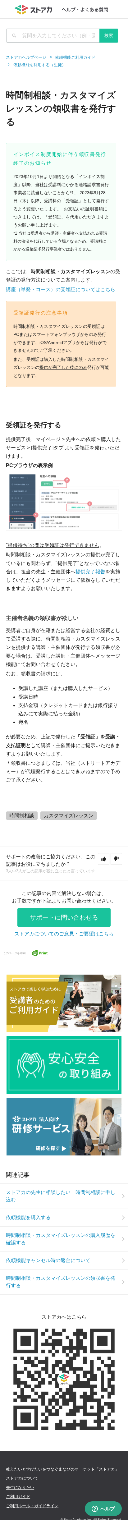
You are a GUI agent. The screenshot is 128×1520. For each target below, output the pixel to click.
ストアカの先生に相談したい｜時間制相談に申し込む (60, 1196)
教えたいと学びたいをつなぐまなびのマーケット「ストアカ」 (62, 1469)
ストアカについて (22, 1478)
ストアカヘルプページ (26, 57)
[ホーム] (64, 9)
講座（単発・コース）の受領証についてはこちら (60, 289)
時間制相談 (21, 815)
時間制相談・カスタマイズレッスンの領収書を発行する (60, 1281)
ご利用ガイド (18, 1496)
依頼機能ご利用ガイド (75, 57)
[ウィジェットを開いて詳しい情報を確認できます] (103, 1509)
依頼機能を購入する (28, 1217)
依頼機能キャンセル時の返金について (48, 1260)
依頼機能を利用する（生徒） (39, 64)
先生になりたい (20, 1487)
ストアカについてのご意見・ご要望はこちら (64, 933)
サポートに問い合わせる (64, 917)
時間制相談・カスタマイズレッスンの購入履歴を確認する (60, 1239)
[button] (103, 859)
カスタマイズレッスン (69, 815)
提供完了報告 (90, 571)
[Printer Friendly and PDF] (40, 952)
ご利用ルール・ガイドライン (32, 1506)
